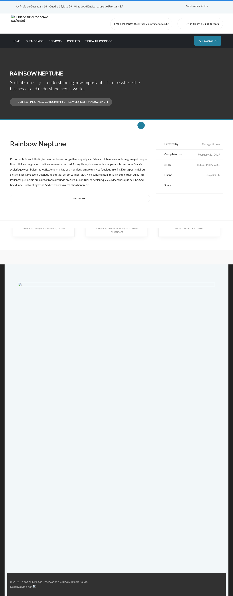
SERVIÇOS (55, 41)
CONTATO (73, 41)
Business (23, 101)
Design (38, 228)
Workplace (79, 101)
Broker (58, 101)
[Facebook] (207, 186)
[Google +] (214, 186)
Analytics (47, 101)
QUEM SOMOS (34, 41)
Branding (28, 228)
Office (67, 101)
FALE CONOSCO (208, 40)
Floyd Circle (213, 175)
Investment (49, 228)
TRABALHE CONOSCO (98, 41)
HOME (16, 41)
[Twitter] (211, 186)
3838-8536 (213, 23)
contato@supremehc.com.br (152, 23)
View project (80, 198)
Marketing (35, 101)
